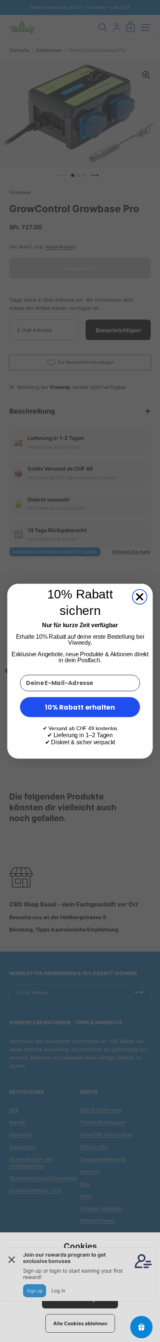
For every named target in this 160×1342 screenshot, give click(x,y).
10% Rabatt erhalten (80, 706)
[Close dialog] (139, 597)
